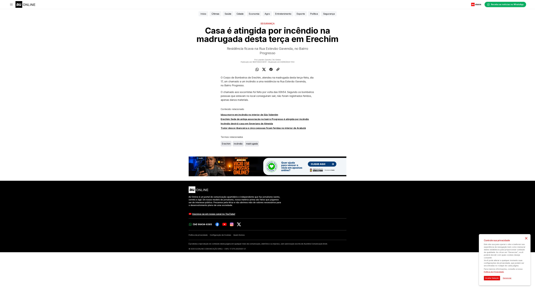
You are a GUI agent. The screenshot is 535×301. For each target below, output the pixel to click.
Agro (267, 13)
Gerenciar (507, 278)
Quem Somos (239, 235)
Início (203, 13)
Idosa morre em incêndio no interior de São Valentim (249, 114)
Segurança (329, 13)
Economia (254, 13)
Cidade (240, 13)
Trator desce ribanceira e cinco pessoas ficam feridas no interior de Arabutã (263, 128)
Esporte (301, 13)
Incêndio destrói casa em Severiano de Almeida (247, 123)
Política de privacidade (198, 235)
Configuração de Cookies (220, 235)
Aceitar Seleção (492, 278)
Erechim (226, 143)
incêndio (238, 143)
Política (314, 13)
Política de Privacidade (494, 272)
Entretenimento (283, 13)
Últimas (215, 13)
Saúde (228, 13)
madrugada (252, 143)
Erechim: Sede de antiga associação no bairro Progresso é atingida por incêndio (265, 119)
